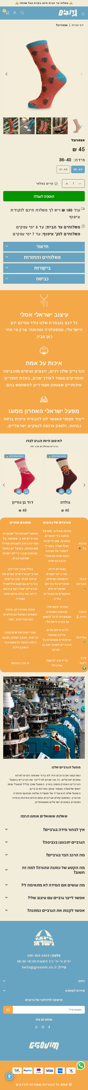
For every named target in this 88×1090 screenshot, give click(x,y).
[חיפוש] (22, 13)
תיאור (42, 246)
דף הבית (78, 25)
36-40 (77, 169)
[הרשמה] (8, 1010)
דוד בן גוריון (22, 502)
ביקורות (42, 268)
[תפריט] (83, 13)
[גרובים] (61, 12)
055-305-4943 (38, 955)
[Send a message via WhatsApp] (81, 1066)
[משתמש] (14, 13)
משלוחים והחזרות (42, 257)
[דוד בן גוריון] (22, 474)
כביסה (42, 279)
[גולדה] (65, 474)
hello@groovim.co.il (39, 967)
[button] (7, 13)
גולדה (65, 502)
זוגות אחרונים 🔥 (57, 456)
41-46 (63, 169)
